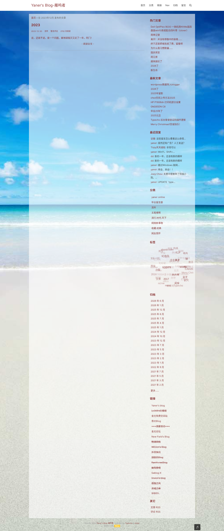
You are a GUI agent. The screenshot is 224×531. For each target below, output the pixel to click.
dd (152, 156)
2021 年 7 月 (157, 371)
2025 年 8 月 (157, 314)
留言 (183, 5)
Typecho (129, 523)
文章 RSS (155, 507)
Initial (137, 523)
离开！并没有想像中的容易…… (166, 39)
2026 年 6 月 (157, 300)
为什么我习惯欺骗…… (162, 48)
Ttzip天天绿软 (158, 147)
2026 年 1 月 (157, 305)
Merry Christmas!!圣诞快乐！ (166, 124)
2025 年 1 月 (157, 327)
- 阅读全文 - (88, 43)
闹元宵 (154, 56)
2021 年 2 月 (157, 384)
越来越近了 (156, 61)
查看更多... (155, 493)
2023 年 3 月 (157, 353)
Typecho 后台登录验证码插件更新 (168, 119)
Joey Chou (156, 173)
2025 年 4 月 (157, 322)
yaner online (158, 197)
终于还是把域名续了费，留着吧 (167, 43)
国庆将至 (155, 52)
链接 (159, 5)
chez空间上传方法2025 (163, 97)
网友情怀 (156, 233)
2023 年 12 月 (158, 340)
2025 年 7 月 (157, 318)
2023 (35, 25)
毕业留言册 (157, 202)
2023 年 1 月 (157, 362)
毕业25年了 (157, 111)
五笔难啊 (156, 212)
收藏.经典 (156, 228)
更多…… (155, 390)
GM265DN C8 (158, 106)
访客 (153, 138)
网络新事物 (157, 223)
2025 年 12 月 (158, 309)
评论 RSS (155, 511)
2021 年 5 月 (157, 376)
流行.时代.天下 (158, 217)
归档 (175, 5)
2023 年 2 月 (157, 358)
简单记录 (155, 34)
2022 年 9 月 (157, 367)
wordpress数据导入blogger (165, 84)
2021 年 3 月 (157, 380)
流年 (153, 207)
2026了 (154, 65)
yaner (154, 143)
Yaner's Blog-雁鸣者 (48, 5)
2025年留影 (157, 93)
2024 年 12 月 (158, 331)
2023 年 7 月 (157, 345)
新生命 (154, 70)
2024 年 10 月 (158, 336)
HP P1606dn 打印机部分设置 (166, 102)
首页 (143, 5)
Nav (167, 5)
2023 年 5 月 (157, 349)
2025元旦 (156, 115)
